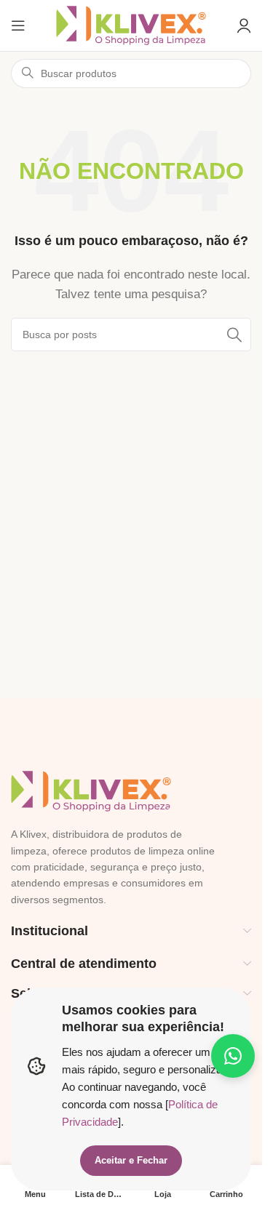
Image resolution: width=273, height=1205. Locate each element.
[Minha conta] (243, 25)
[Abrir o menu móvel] (18, 25)
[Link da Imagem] (91, 790)
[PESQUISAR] (234, 334)
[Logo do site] (131, 24)
